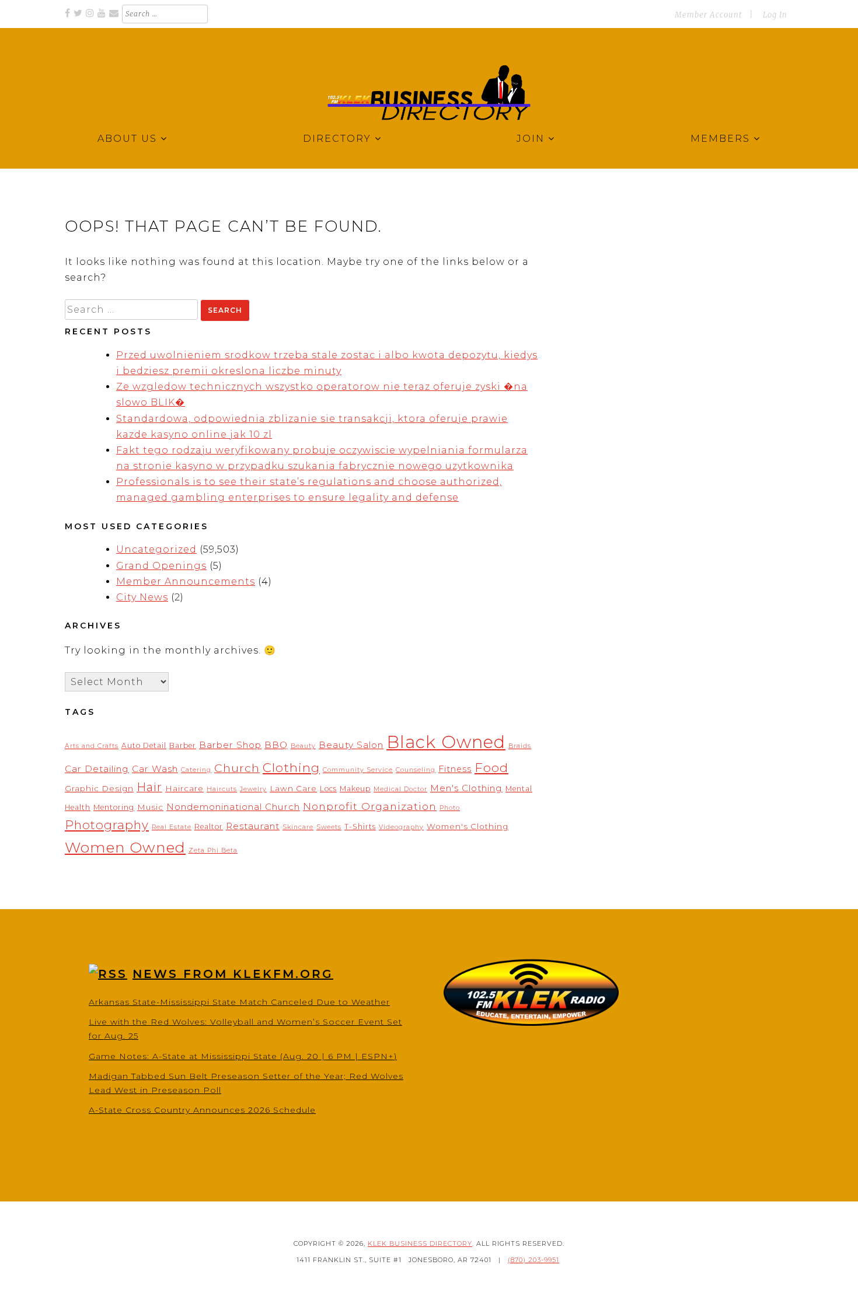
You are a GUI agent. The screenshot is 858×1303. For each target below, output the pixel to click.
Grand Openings (161, 565)
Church (237, 768)
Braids (519, 746)
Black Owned (445, 742)
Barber (182, 745)
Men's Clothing (466, 788)
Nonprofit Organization (370, 806)
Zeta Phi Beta (213, 850)
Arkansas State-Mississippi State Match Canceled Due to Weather (239, 1002)
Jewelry (253, 789)
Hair (149, 787)
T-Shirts (360, 826)
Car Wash (155, 768)
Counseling (415, 770)
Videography (401, 827)
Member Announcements (185, 581)
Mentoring (113, 807)
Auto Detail (143, 745)
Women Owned (125, 847)
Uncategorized (156, 549)
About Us (127, 138)
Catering (196, 770)
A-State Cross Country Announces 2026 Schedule (202, 1110)
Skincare (297, 827)
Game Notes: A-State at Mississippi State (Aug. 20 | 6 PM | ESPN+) (243, 1056)
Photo (450, 808)
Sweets (328, 827)
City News (142, 597)
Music (150, 807)
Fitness (455, 769)
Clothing (291, 767)
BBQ (276, 744)
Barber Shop (230, 744)
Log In (775, 15)
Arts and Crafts (91, 746)
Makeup (355, 788)
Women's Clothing (467, 826)
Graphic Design (99, 788)
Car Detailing (97, 768)
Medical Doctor (400, 789)
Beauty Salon (351, 744)
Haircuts (222, 789)
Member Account (708, 15)
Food (491, 767)
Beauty (303, 746)
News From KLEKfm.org (232, 974)
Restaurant (253, 826)
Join (531, 138)
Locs (328, 788)
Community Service (358, 770)
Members (720, 138)
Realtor (208, 826)
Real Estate (171, 827)
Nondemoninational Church (233, 806)
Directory (337, 138)
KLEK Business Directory (420, 1243)
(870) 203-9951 (533, 1260)
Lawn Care (293, 788)
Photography (107, 825)
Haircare (184, 788)
